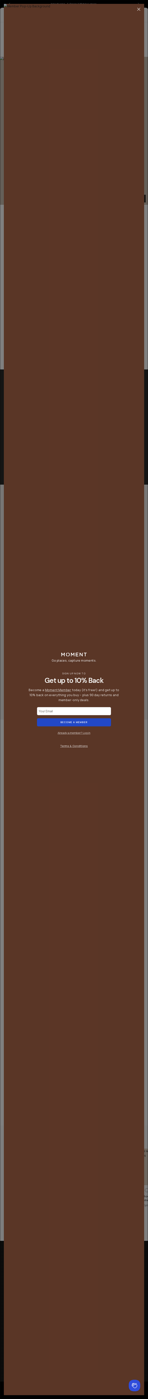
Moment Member (58, 690)
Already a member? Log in (74, 733)
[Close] (138, 9)
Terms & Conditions (74, 746)
